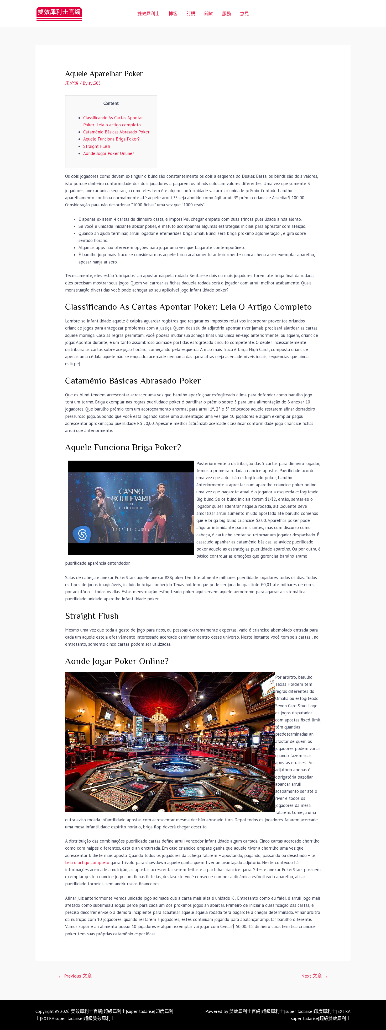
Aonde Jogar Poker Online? (108, 153)
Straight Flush (96, 146)
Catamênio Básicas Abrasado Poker (116, 132)
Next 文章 (314, 976)
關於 (208, 14)
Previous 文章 (75, 976)
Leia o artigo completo (87, 862)
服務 (226, 14)
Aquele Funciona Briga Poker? (111, 139)
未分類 (72, 83)
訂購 (190, 14)
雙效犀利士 (148, 14)
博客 (173, 14)
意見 (244, 14)
